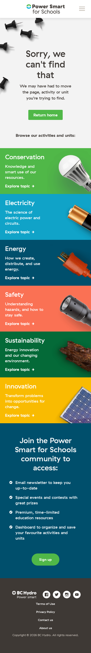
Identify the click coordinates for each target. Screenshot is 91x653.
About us (45, 628)
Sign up (45, 559)
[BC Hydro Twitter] (57, 594)
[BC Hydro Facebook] (47, 594)
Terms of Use (45, 604)
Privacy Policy (45, 612)
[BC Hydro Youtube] (77, 594)
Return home (45, 114)
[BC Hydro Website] (25, 594)
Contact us (45, 620)
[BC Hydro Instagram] (67, 594)
